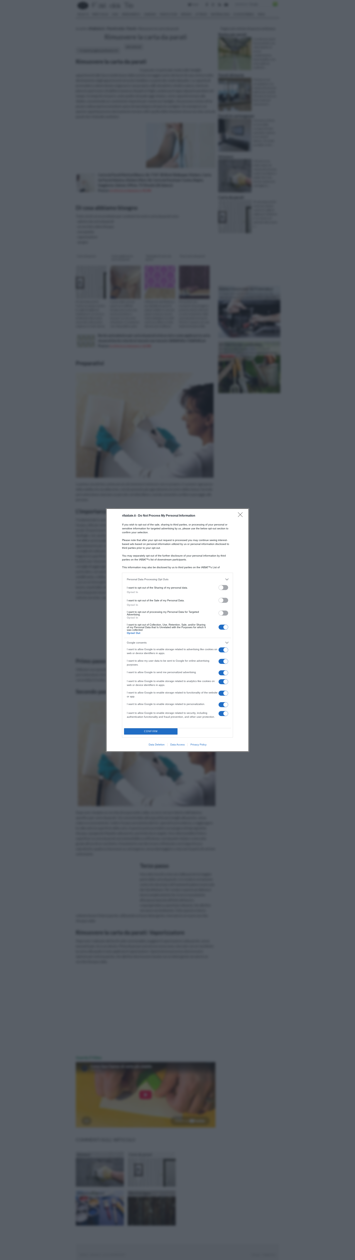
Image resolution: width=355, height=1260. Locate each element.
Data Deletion (157, 744)
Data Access (177, 744)
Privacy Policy (198, 744)
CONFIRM (151, 731)
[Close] (241, 515)
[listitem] (177, 579)
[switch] (223, 587)
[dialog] (177, 630)
